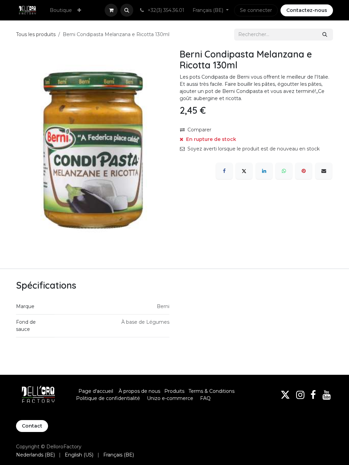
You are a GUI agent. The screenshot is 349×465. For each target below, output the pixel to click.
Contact (32, 426)
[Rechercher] (325, 35)
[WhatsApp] (284, 171)
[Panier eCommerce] (111, 10)
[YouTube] (326, 395)
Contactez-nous (306, 10)
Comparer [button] (199, 130)
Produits (174, 391)
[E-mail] (324, 171)
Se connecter (256, 10)
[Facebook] (224, 171)
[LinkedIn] (264, 171)
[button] (126, 10)
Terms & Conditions (212, 391)
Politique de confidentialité (108, 398)
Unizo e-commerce (170, 398)
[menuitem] (61, 10)
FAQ (205, 398)
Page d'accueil (95, 391)
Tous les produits (36, 34)
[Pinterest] (303, 171)
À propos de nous (139, 391)
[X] (244, 171)
